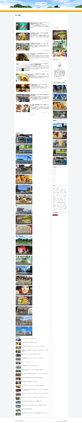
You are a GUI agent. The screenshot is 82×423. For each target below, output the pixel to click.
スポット (54, 174)
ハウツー (54, 178)
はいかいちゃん (59, 69)
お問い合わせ (65, 420)
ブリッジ (54, 180)
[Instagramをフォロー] (60, 78)
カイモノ (54, 172)
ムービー (54, 182)
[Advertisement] (32, 18)
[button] (66, 27)
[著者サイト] (58, 78)
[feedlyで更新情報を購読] (61, 78)
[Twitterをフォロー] (59, 78)
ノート (54, 176)
